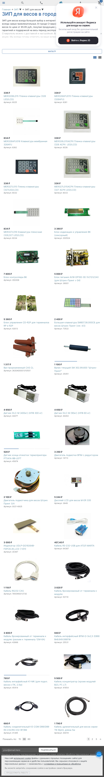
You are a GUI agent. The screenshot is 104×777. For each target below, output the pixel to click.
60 (29, 739)
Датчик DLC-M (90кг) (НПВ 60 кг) (72, 413)
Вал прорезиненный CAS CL (19, 367)
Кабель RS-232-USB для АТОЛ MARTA (74, 545)
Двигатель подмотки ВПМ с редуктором (76, 455)
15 (20, 739)
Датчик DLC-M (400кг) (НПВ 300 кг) (23, 413)
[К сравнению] (43, 64)
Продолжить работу (17, 772)
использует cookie (22, 758)
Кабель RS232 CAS (14, 590)
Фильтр (52, 51)
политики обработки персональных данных (77, 754)
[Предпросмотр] (27, 76)
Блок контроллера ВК (15, 277)
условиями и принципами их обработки (62, 764)
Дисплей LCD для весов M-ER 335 (72, 500)
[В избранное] (47, 64)
